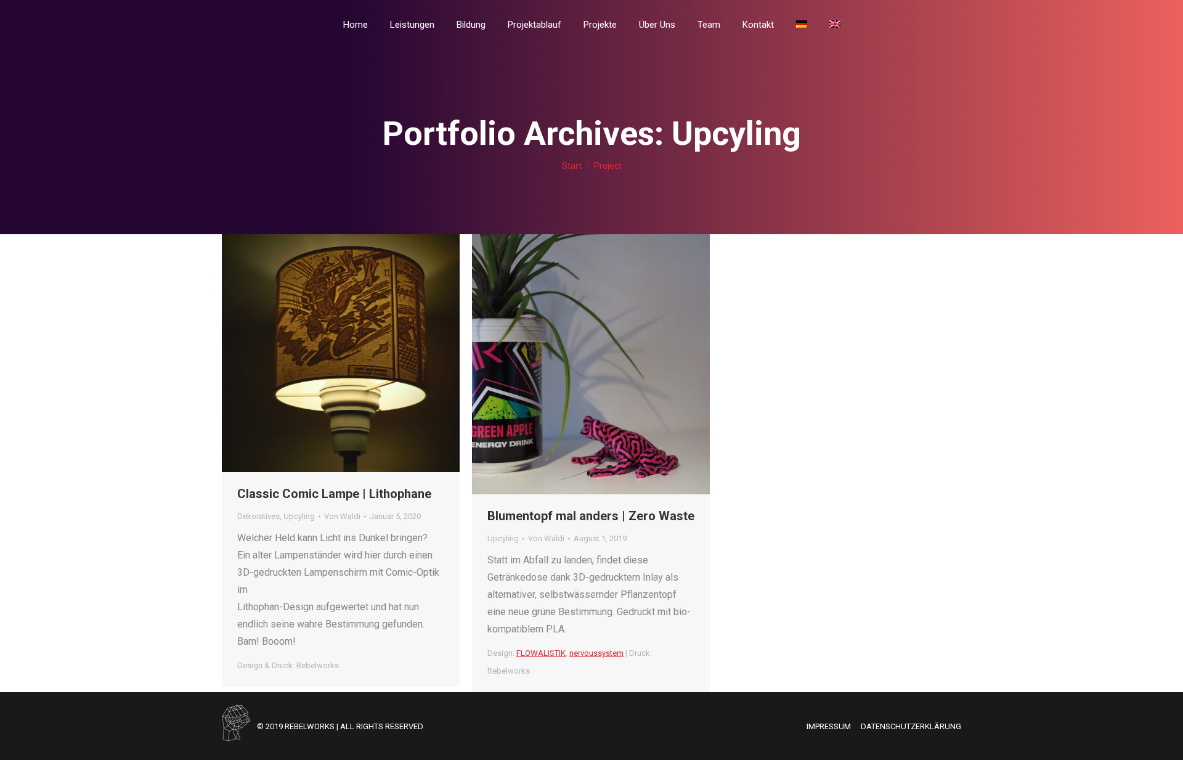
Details (357, 353)
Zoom (324, 353)
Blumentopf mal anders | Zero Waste (590, 516)
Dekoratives (258, 516)
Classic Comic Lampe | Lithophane (334, 493)
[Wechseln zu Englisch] (835, 24)
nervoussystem (596, 653)
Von (342, 516)
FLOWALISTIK (541, 653)
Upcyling (299, 516)
